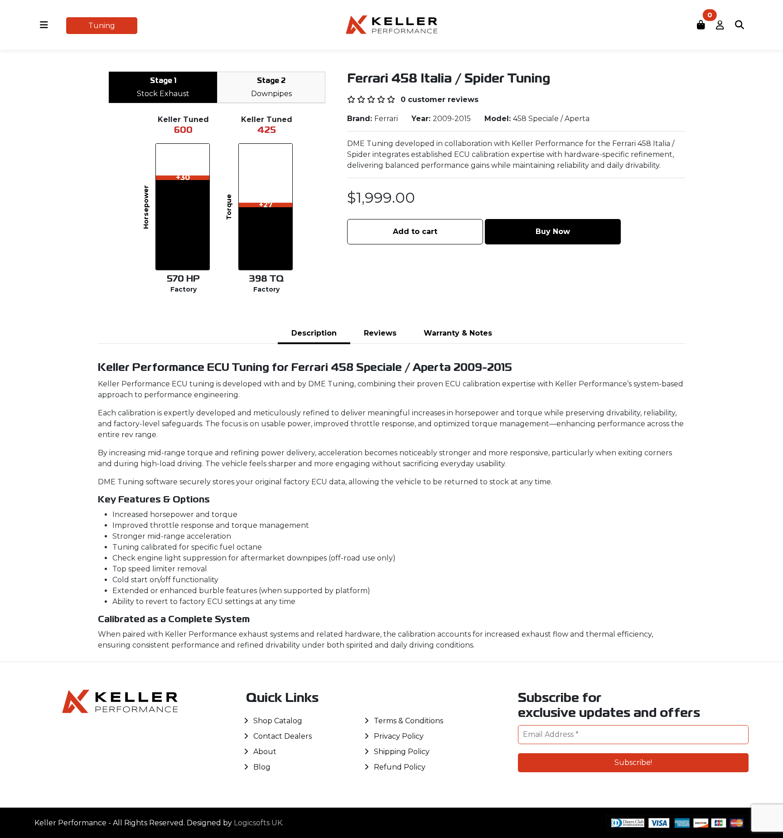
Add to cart (415, 231)
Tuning (101, 25)
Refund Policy (399, 767)
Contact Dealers (282, 736)
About (264, 751)
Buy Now (553, 231)
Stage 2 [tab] (271, 88)
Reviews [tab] (380, 333)
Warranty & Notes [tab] (458, 333)
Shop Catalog (277, 720)
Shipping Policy (402, 751)
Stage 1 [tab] (163, 88)
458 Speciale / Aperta (551, 118)
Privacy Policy (399, 736)
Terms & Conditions (408, 720)
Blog (262, 767)
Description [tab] (314, 333)
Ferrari (386, 118)
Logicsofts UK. (259, 823)
